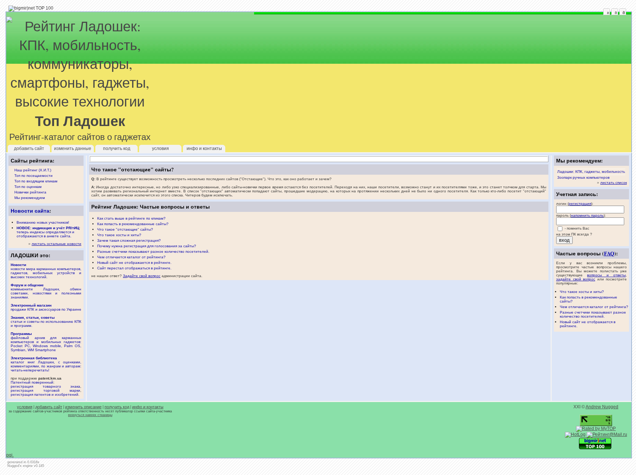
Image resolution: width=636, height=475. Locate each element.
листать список (613, 183)
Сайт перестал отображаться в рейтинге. (134, 268)
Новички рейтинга (30, 192)
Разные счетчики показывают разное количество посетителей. (593, 314)
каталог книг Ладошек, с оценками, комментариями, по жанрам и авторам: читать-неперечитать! (46, 364)
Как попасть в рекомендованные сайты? (133, 224)
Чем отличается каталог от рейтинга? (594, 307)
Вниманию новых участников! (43, 222)
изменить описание (83, 406)
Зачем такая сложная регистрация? (129, 240)
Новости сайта (30, 210)
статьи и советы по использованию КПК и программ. (46, 321)
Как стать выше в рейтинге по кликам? (131, 218)
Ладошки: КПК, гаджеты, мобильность (591, 172)
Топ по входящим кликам (35, 181)
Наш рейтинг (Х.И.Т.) (32, 170)
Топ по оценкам (28, 187)
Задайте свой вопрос (141, 276)
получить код (116, 148)
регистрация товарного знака (45, 386)
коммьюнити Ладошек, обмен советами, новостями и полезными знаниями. (46, 291)
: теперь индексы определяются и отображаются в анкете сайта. (48, 232)
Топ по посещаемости (33, 176)
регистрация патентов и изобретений (44, 394)
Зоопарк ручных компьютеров (583, 177)
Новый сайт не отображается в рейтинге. (134, 263)
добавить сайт (29, 148)
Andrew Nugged (602, 406)
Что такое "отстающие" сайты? (125, 229)
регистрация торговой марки (45, 390)
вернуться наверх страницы (90, 415)
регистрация (580, 204)
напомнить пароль (587, 215)
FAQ (609, 253)
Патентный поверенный (32, 382)
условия (160, 148)
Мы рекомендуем (29, 198)
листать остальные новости (56, 244)
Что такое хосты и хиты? (582, 292)
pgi (9, 455)
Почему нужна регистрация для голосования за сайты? (146, 246)
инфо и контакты (204, 148)
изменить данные (72, 148)
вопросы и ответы (606, 275)
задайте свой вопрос (575, 279)
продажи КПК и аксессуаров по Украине (46, 307)
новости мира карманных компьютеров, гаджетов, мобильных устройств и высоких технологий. (46, 271)
